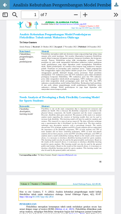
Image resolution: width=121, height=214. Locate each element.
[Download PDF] (116, 5)
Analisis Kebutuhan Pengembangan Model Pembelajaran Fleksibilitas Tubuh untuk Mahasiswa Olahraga (67, 5)
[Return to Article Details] (5, 5)
